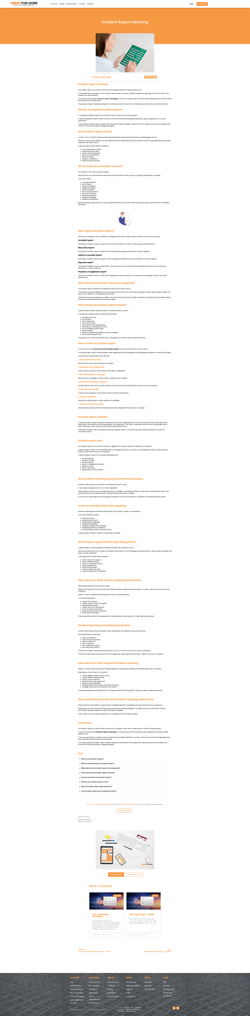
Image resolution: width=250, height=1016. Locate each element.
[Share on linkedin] (149, 77)
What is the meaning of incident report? (97, 763)
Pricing (61, 4)
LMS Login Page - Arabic (141, 914)
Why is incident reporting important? (96, 786)
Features (53, 4)
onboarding (130, 650)
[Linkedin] (177, 1008)
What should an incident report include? (98, 773)
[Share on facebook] (145, 77)
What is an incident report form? (94, 782)
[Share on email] (155, 77)
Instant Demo (71, 4)
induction (118, 650)
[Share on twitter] (152, 77)
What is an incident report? (92, 759)
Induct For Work (87, 1009)
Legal (107, 1009)
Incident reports (84, 137)
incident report (103, 99)
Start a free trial (93, 804)
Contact (82, 4)
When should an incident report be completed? (100, 768)
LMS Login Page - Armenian (101, 915)
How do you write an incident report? (96, 777)
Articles (90, 4)
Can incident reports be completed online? (99, 791)
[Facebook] (174, 1008)
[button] (125, 759)
